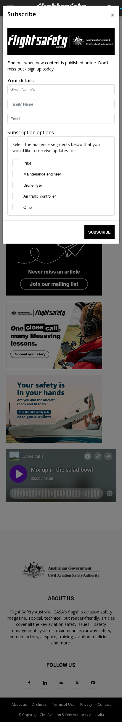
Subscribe (99, 232)
